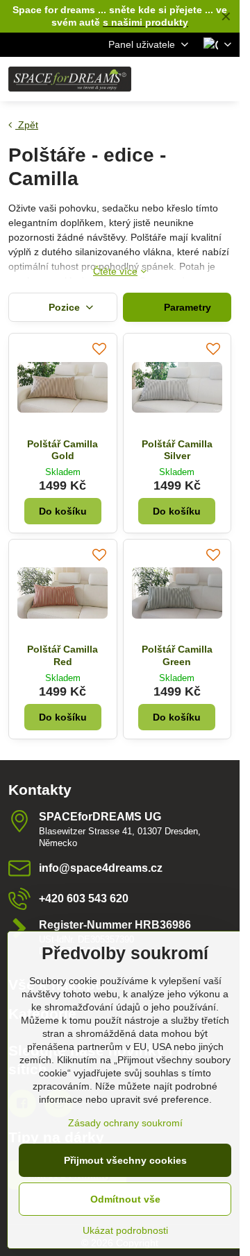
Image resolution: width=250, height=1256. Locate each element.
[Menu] (223, 79)
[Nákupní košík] (189, 79)
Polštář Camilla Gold (62, 450)
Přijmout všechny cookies (125, 1160)
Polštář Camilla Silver (177, 450)
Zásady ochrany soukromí (125, 1122)
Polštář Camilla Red (62, 655)
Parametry (186, 307)
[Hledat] (156, 79)
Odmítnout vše (125, 1199)
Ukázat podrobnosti (125, 1230)
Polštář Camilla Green (177, 655)
